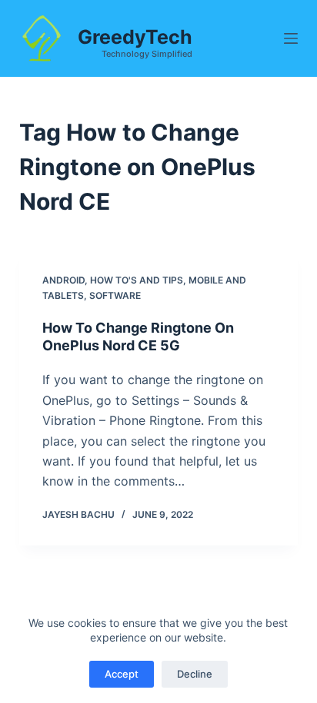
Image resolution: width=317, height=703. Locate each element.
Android (63, 280)
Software (115, 295)
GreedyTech (135, 36)
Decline (194, 674)
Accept (121, 674)
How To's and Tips (136, 280)
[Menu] (291, 38)
